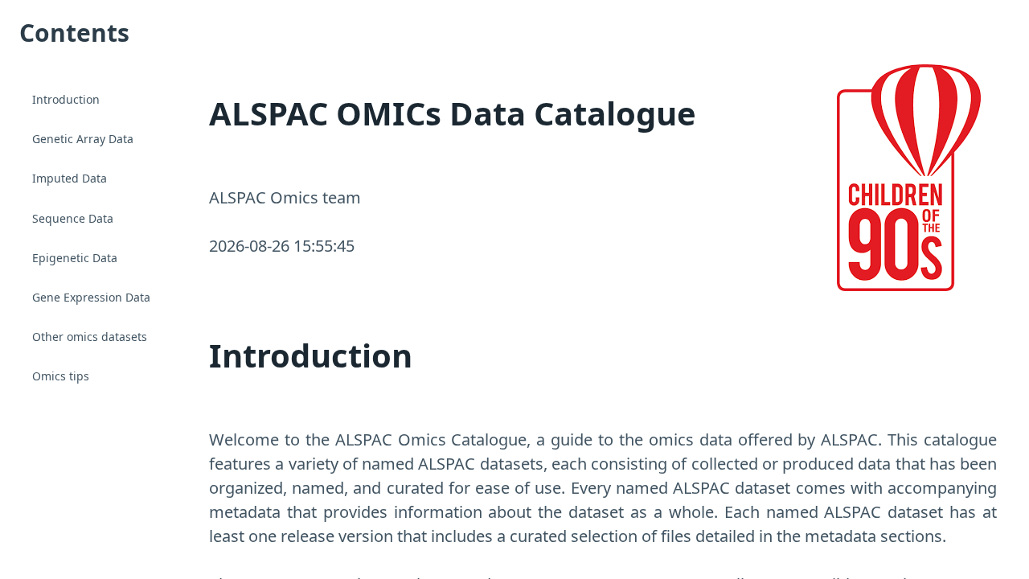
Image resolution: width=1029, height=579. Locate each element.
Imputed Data (69, 178)
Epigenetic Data (74, 257)
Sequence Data (72, 218)
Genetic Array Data (82, 138)
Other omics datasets (89, 336)
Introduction (66, 99)
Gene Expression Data (91, 297)
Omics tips (60, 376)
